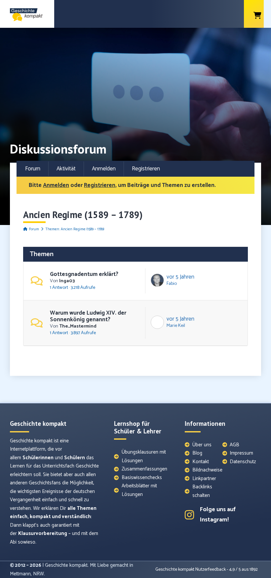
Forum (32, 168)
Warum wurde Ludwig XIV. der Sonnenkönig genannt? (88, 316)
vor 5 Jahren (180, 277)
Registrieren (146, 168)
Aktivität (66, 168)
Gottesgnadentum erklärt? (84, 274)
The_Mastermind (78, 326)
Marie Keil (176, 326)
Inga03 (67, 281)
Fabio (172, 284)
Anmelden (104, 168)
